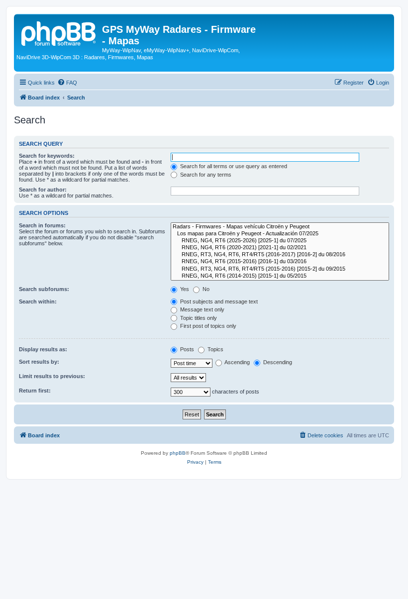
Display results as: (43, 349)
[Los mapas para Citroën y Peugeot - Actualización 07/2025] (280, 233)
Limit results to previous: (52, 376)
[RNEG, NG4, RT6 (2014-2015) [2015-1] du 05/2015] (280, 276)
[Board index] (59, 32)
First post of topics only (207, 326)
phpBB (178, 453)
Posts (186, 349)
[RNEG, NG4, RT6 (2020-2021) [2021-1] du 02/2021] (280, 247)
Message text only (201, 309)
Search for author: (43, 190)
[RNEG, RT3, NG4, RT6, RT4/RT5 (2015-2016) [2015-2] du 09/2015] (280, 269)
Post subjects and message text (218, 301)
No (205, 289)
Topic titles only (198, 318)
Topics (214, 349)
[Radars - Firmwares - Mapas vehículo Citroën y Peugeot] (280, 226)
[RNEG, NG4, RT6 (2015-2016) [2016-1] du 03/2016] (280, 261)
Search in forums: (42, 225)
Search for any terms (205, 175)
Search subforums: (44, 289)
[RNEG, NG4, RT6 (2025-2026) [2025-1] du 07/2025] (280, 240)
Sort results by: (39, 362)
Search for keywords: (47, 156)
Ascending (236, 362)
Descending (277, 362)
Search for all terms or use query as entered (233, 166)
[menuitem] (67, 83)
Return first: (35, 391)
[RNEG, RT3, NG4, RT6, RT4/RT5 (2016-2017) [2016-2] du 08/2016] (280, 254)
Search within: (38, 301)
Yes (184, 289)
